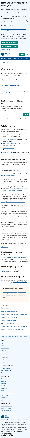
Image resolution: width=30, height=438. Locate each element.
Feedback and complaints (8, 323)
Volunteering (4, 397)
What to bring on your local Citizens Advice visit (14, 326)
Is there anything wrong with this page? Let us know (15, 336)
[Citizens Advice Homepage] (5, 54)
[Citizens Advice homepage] (5, 416)
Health (2, 362)
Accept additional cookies (9, 42)
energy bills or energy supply (10, 143)
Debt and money (17, 59)
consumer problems (8, 148)
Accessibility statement (6, 406)
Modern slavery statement (7, 393)
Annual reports (5, 386)
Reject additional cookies (9, 46)
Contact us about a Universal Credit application (14, 314)
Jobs (2, 400)
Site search (4, 373)
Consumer (3, 350)
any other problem (8, 152)
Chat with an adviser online (8, 320)
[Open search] (27, 54)
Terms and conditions (6, 408)
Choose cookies (5, 49)
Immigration (4, 359)
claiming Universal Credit (9, 139)
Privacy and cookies (6, 410)
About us (3, 379)
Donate (22, 54)
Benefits (3, 59)
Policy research (5, 395)
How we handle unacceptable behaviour (12, 329)
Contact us (5, 308)
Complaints (4, 388)
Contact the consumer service (9, 317)
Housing (3, 352)
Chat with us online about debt (9, 311)
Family (2, 355)
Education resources (6, 370)
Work (9, 59)
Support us (4, 383)
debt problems (7, 135)
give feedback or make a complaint (15, 257)
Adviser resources (5, 368)
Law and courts (5, 357)
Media (2, 390)
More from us (6, 62)
